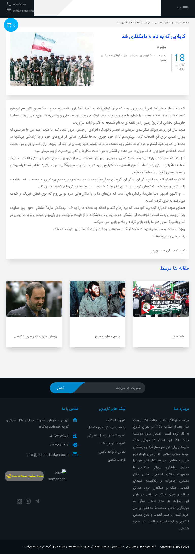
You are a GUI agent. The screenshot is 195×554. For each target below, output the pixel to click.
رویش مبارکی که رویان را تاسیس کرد (32, 336)
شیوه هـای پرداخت (112, 443)
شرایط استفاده (115, 420)
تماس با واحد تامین (112, 452)
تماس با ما (70, 409)
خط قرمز (178, 336)
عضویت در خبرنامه (129, 388)
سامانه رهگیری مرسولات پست (27, 476)
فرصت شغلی (116, 460)
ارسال (60, 388)
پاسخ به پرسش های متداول (106, 427)
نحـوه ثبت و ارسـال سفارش (106, 435)
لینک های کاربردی (112, 409)
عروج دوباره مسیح (107, 336)
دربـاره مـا (181, 409)
